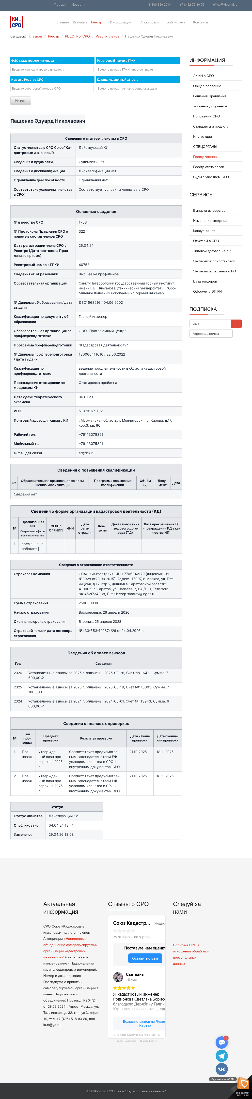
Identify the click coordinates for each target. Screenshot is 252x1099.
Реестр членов (204, 156)
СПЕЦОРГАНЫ (204, 146)
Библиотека (176, 21)
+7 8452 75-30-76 (192, 4)
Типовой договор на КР (211, 250)
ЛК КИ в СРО (203, 75)
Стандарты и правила (210, 126)
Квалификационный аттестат (118, 79)
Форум (59, 4)
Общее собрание (206, 85)
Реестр (96, 21)
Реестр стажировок (208, 166)
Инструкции (202, 136)
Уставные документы (209, 105)
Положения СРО (206, 116)
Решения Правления (209, 95)
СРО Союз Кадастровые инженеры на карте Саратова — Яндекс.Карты (137, 1037)
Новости (77, 4)
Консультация (203, 230)
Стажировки (149, 21)
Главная (62, 21)
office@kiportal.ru (225, 4)
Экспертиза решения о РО (214, 270)
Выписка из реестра (208, 210)
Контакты (200, 21)
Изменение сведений (210, 220)
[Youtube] (13, 4)
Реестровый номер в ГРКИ (116, 60)
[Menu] (218, 22)
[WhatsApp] (25, 4)
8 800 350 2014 (160, 4)
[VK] (19, 4)
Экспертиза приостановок (213, 260)
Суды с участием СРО (210, 176)
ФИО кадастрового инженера (32, 60)
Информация (121, 21)
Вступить (80, 21)
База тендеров (204, 281)
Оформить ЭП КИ (207, 291)
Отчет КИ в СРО (205, 240)
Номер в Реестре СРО (27, 79)
